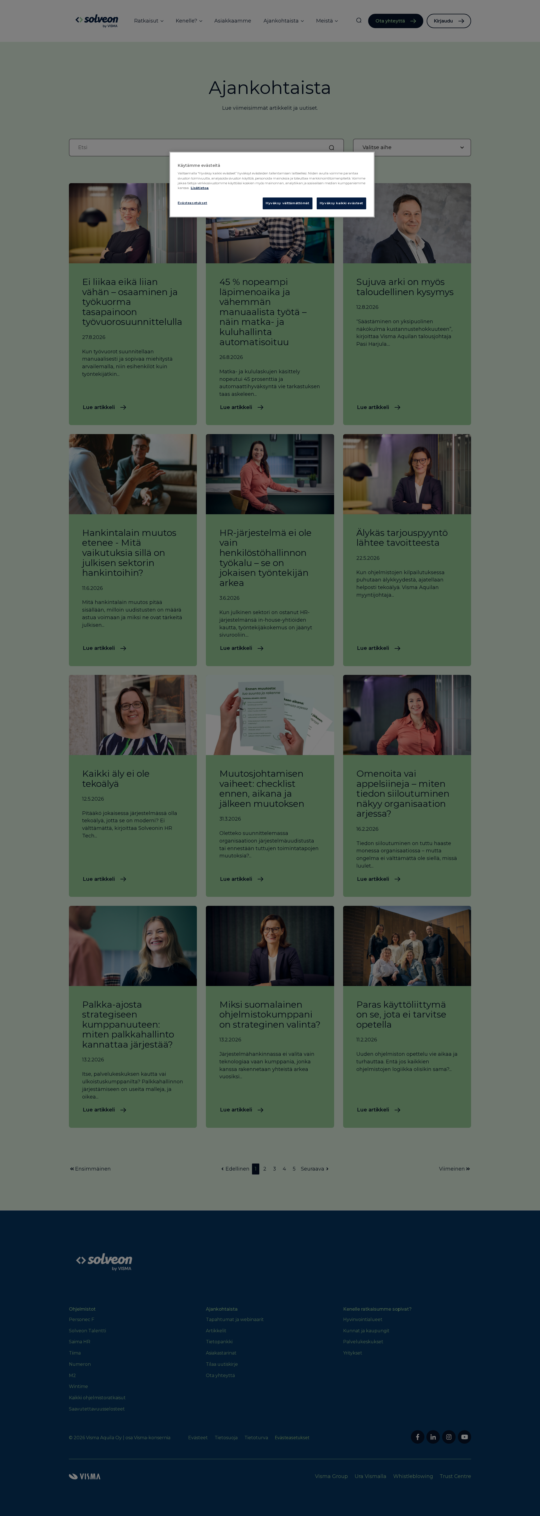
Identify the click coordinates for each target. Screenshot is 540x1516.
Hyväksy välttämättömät (287, 203)
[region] (272, 184)
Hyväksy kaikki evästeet (341, 203)
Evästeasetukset (192, 203)
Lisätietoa (200, 188)
